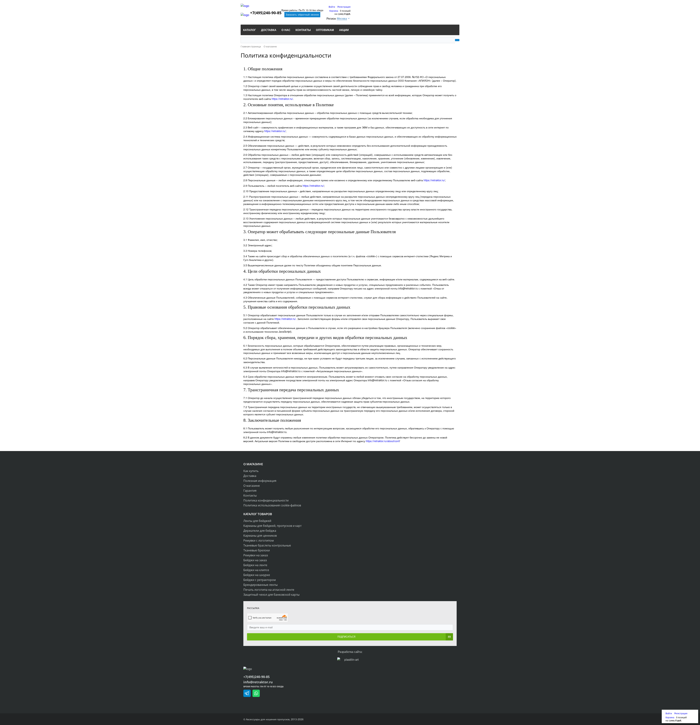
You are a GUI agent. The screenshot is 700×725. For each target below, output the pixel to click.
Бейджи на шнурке (256, 575)
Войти (332, 6)
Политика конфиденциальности (266, 500)
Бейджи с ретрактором (259, 580)
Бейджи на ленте (255, 565)
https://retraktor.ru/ (282, 99)
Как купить (250, 471)
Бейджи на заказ (255, 560)
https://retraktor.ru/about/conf (382, 441)
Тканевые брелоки (256, 550)
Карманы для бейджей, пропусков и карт (272, 526)
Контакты (250, 495)
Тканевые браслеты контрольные (267, 545)
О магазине (251, 486)
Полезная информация (259, 481)
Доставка (249, 476)
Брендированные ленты (260, 585)
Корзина (333, 10)
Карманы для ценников (260, 536)
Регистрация (344, 6)
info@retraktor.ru (258, 682)
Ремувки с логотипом (258, 540)
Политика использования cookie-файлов (272, 505)
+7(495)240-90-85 (267, 12)
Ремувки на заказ (255, 555)
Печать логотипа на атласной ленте (268, 590)
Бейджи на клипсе (256, 570)
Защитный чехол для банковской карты (271, 595)
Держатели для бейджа (259, 531)
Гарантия (249, 491)
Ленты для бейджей (257, 521)
